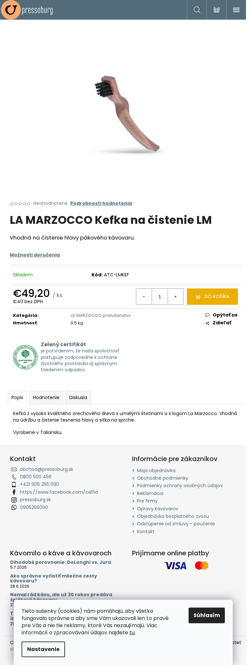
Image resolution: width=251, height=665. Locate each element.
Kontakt (146, 531)
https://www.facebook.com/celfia (59, 492)
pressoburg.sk (35, 499)
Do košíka (217, 296)
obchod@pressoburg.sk (46, 469)
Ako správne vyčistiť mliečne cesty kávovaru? (53, 579)
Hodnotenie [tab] (46, 397)
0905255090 (34, 507)
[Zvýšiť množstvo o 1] (175, 296)
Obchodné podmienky (162, 478)
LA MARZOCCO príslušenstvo (101, 315)
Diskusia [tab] (78, 397)
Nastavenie (43, 649)
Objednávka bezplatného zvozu (173, 516)
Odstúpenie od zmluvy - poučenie (176, 523)
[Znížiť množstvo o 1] (144, 296)
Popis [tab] (17, 397)
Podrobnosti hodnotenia (101, 203)
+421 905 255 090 (39, 484)
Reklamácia (150, 493)
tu (132, 632)
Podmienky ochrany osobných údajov (180, 485)
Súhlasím (206, 615)
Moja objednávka (156, 470)
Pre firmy (147, 501)
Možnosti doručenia (35, 255)
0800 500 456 (36, 476)
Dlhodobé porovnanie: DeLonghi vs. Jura (60, 562)
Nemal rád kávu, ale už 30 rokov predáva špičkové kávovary (61, 597)
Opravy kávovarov (157, 508)
